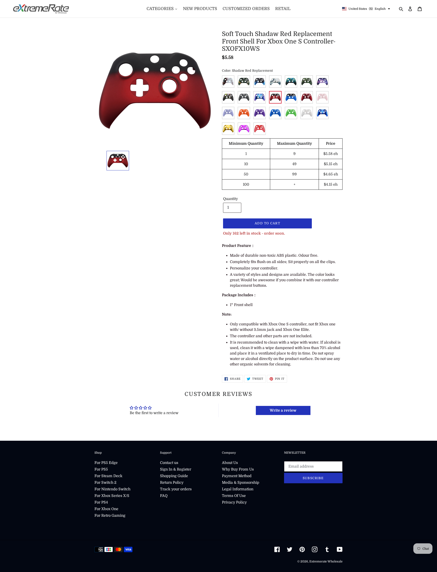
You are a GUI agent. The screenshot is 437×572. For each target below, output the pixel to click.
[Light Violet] (228, 113)
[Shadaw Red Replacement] (275, 97)
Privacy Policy (234, 502)
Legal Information (237, 489)
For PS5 (101, 469)
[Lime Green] (291, 113)
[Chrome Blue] (322, 113)
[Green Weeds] (306, 81)
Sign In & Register (175, 469)
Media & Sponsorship (240, 483)
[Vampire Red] (306, 97)
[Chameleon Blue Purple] (259, 97)
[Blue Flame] (259, 81)
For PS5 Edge (106, 463)
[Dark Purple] (259, 113)
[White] (306, 113)
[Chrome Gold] (228, 128)
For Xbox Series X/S (111, 496)
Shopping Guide (174, 476)
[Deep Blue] (275, 113)
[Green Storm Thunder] (291, 81)
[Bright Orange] (244, 113)
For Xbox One (106, 509)
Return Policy (171, 483)
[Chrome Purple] (244, 128)
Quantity (230, 199)
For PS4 (101, 502)
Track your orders (176, 489)
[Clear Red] (259, 128)
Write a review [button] (283, 410)
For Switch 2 (105, 483)
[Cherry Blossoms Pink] (322, 97)
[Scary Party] (228, 97)
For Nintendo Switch (112, 489)
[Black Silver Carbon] (244, 97)
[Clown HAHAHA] (228, 81)
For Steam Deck (108, 476)
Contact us (169, 463)
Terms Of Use (234, 496)
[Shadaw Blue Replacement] (291, 97)
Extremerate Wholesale (326, 561)
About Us (230, 463)
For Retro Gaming (109, 516)
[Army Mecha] (244, 81)
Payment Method (237, 476)
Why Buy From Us (238, 469)
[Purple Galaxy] (322, 81)
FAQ (164, 496)
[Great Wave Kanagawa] (275, 81)
